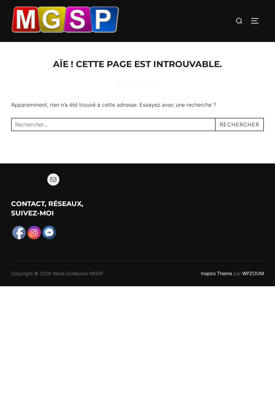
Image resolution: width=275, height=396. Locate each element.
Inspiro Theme (216, 273)
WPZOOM (253, 273)
